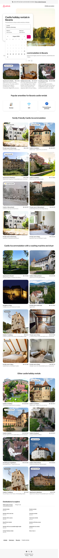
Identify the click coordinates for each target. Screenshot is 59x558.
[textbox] (11, 32)
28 (18, 54)
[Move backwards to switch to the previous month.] (7, 36)
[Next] (32, 61)
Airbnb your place (49, 6)
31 (7, 57)
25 (10, 54)
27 (16, 54)
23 (24, 51)
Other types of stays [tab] (8, 504)
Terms (31, 555)
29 (21, 54)
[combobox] (18, 27)
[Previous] (26, 61)
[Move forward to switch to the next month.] (24, 36)
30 (24, 54)
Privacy (26, 555)
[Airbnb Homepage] (6, 6)
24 (7, 54)
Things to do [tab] (18, 504)
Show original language (40, 2)
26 (13, 54)
